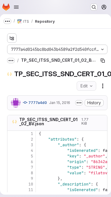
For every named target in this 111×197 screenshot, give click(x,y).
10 (30, 184)
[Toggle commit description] (79, 102)
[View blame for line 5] (12, 156)
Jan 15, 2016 (59, 102)
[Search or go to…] (93, 7)
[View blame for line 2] (12, 139)
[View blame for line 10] (12, 184)
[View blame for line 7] (12, 167)
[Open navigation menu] (16, 7)
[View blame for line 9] (12, 178)
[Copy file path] (102, 60)
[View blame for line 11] (12, 190)
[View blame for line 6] (12, 162)
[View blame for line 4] (12, 150)
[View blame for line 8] (12, 173)
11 (30, 189)
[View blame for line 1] (12, 133)
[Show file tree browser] (12, 38)
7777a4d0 (37, 102)
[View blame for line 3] (12, 145)
